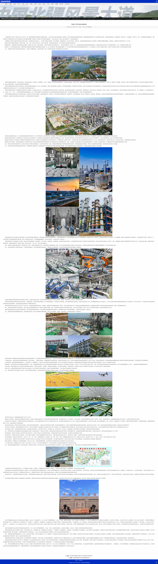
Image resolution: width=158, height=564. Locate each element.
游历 (40, 4)
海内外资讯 (89, 26)
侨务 (31, 4)
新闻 (6, 4)
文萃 (48, 4)
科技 (35, 4)
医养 (52, 4)
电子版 (61, 4)
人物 (23, 4)
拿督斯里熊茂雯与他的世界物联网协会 (81, 557)
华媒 (14, 4)
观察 (10, 4)
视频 (56, 4)
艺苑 (44, 4)
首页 (76, 560)
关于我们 (67, 4)
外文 (19, 4)
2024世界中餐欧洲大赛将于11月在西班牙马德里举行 (80, 555)
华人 (27, 4)
